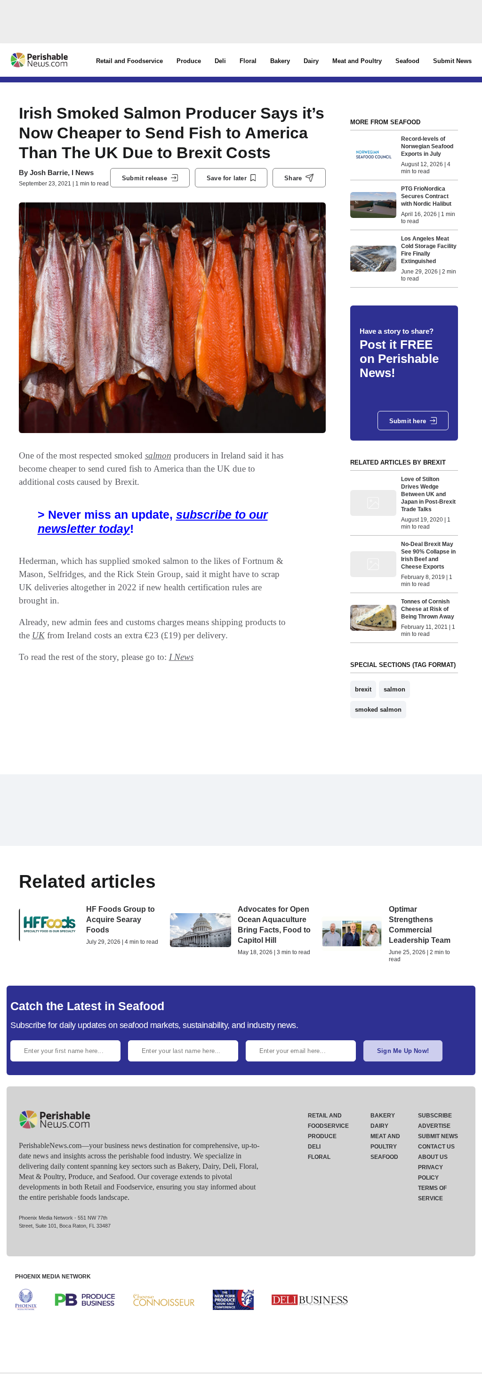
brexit (363, 689)
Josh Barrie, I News (62, 173)
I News (181, 657)
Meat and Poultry (357, 60)
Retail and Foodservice (129, 60)
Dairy (311, 60)
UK (38, 635)
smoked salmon (378, 709)
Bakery (280, 60)
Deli (220, 60)
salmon (158, 455)
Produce (189, 60)
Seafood (407, 60)
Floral (248, 60)
